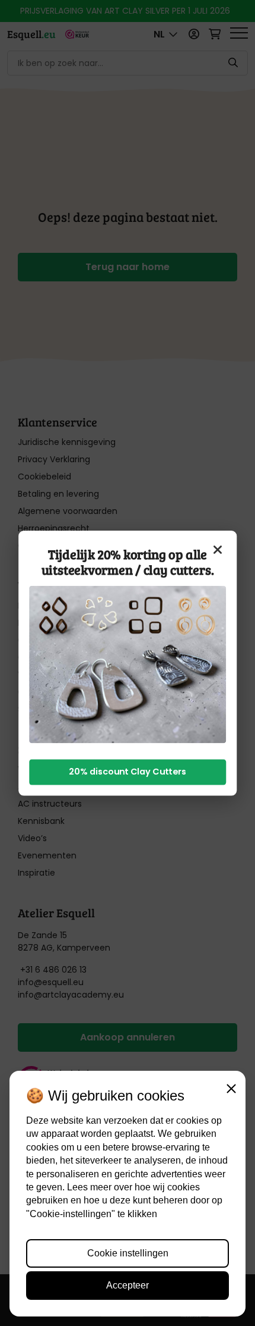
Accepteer (127, 1285)
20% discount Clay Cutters (127, 772)
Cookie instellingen (127, 1253)
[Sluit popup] (217, 549)
